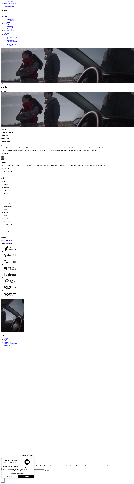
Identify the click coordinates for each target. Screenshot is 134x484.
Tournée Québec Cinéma (10, 3)
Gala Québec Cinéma (9, 2)
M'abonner (47, 470)
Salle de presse (7, 341)
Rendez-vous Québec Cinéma (11, 4)
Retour (2, 83)
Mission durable (8, 342)
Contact (6, 338)
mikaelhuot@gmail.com (6, 240)
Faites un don (7, 345)
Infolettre (6, 339)
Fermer (2, 347)
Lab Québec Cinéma (9, 6)
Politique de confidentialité (10, 343)
